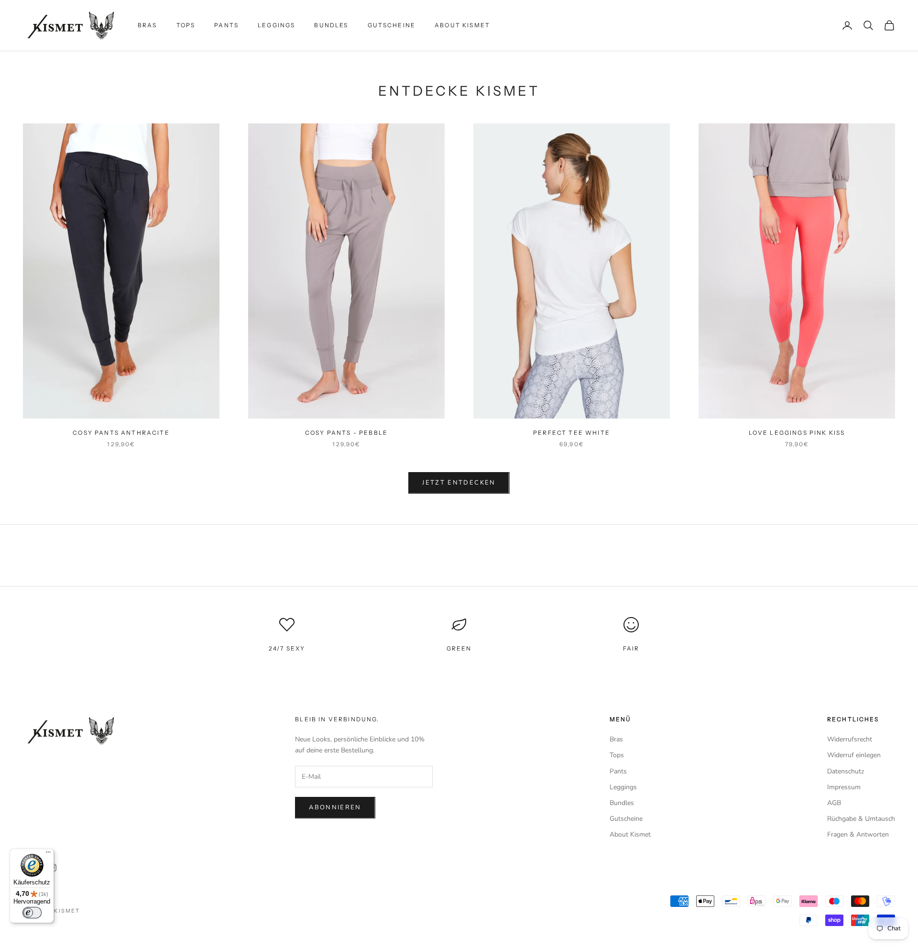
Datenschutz (845, 771)
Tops (186, 25)
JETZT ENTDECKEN (458, 482)
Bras (147, 25)
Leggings (276, 25)
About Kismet (462, 25)
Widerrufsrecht (849, 739)
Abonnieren (335, 807)
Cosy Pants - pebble (346, 432)
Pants (226, 25)
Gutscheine (392, 25)
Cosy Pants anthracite (121, 432)
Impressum (844, 787)
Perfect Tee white (571, 432)
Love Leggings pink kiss (797, 432)
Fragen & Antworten (858, 834)
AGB (834, 802)
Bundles (331, 25)
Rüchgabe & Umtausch (861, 818)
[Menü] (48, 854)
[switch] (32, 912)
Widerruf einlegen (854, 755)
